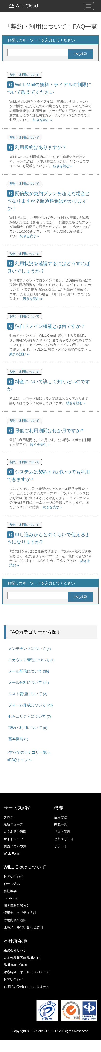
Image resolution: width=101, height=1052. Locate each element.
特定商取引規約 (15, 920)
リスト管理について (27, 694)
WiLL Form (12, 853)
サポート (60, 846)
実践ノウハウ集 (15, 846)
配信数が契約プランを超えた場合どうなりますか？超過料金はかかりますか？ (48, 201)
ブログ (8, 817)
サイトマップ (13, 839)
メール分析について (28, 682)
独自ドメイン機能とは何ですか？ (50, 326)
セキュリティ (64, 839)
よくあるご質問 (15, 831)
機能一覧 (60, 824)
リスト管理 (62, 831)
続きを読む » (42, 120)
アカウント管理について (31, 660)
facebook (10, 898)
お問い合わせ (13, 876)
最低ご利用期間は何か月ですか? (49, 430)
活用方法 (60, 817)
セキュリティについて (29, 716)
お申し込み (12, 884)
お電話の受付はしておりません (27, 987)
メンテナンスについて (29, 648)
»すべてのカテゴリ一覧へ (28, 752)
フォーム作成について (30, 705)
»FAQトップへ (19, 760)
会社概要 (10, 891)
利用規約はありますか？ (40, 147)
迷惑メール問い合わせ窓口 (23, 927)
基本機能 (18, 739)
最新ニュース (13, 824)
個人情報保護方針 (17, 905)
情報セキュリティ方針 (20, 913)
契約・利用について (24, 75)
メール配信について (28, 671)
